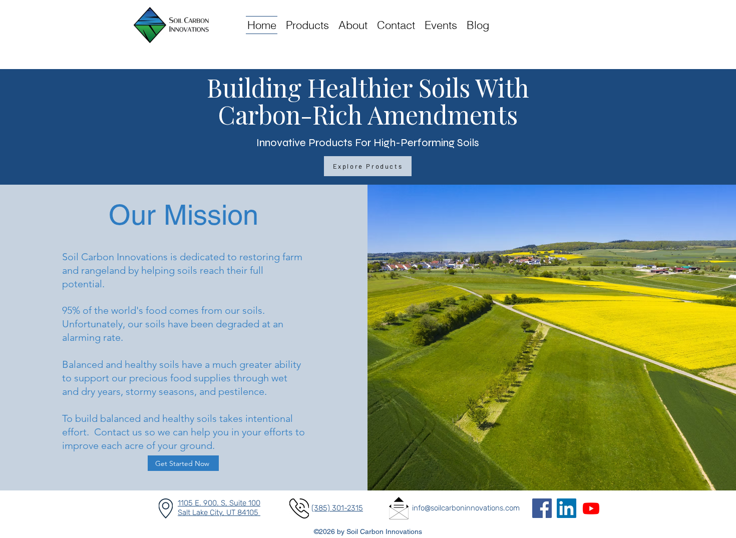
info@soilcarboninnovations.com (466, 507)
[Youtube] (591, 508)
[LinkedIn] (566, 508)
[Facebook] (542, 508)
